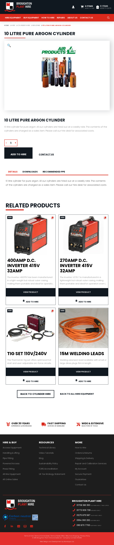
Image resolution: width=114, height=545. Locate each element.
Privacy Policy (85, 536)
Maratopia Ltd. (69, 542)
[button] (87, 6)
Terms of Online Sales (42, 536)
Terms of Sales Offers (58, 536)
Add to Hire (18, 154)
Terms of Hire (28, 536)
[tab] (13, 172)
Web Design (44, 542)
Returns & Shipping (72, 536)
